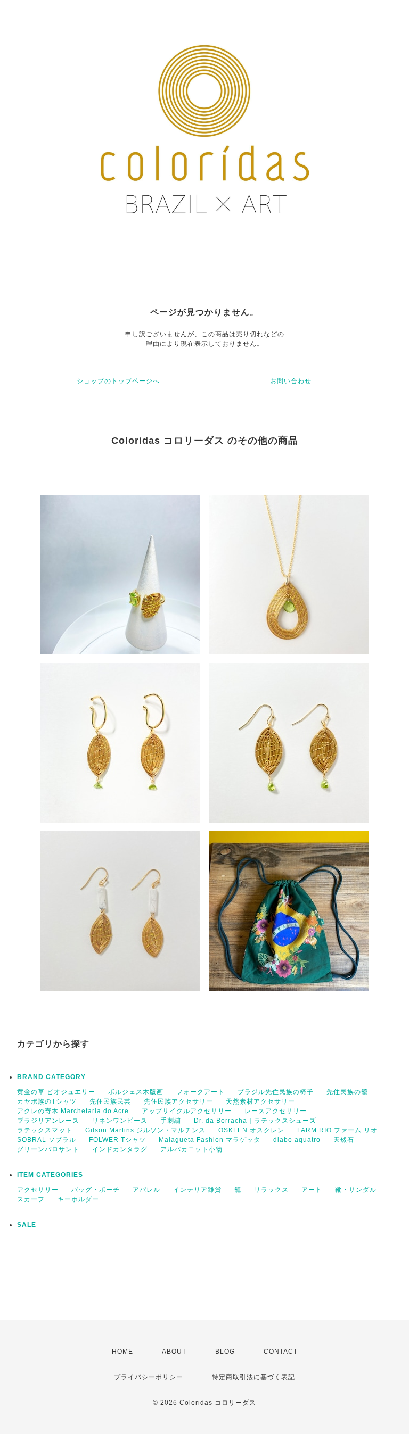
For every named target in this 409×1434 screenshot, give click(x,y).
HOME (122, 1351)
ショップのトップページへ (118, 381)
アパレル (146, 1189)
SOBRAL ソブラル (46, 1139)
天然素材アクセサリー (260, 1101)
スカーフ (31, 1199)
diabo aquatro (297, 1139)
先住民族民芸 (110, 1101)
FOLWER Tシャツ (117, 1139)
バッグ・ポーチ (95, 1189)
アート (311, 1189)
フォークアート (200, 1092)
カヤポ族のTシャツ (47, 1101)
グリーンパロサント (48, 1149)
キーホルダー (78, 1199)
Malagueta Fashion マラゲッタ (209, 1139)
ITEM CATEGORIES (50, 1175)
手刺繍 (170, 1120)
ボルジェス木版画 (135, 1092)
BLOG (225, 1351)
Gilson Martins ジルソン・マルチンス (145, 1130)
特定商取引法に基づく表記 (253, 1377)
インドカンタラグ (120, 1149)
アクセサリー (38, 1189)
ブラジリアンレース (48, 1120)
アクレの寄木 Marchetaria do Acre (73, 1111)
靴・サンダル (356, 1189)
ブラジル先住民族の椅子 (276, 1092)
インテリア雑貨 (197, 1189)
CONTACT (281, 1351)
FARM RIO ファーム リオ (337, 1130)
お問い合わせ (291, 381)
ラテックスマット (44, 1130)
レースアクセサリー (275, 1111)
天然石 (343, 1139)
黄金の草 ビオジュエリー (56, 1092)
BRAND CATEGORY (51, 1077)
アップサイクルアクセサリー (187, 1111)
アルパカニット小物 (191, 1149)
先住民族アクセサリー (178, 1101)
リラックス (271, 1189)
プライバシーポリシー (148, 1377)
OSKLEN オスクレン (251, 1130)
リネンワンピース (120, 1120)
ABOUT (174, 1351)
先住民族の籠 (347, 1092)
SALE (26, 1225)
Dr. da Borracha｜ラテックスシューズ (255, 1120)
